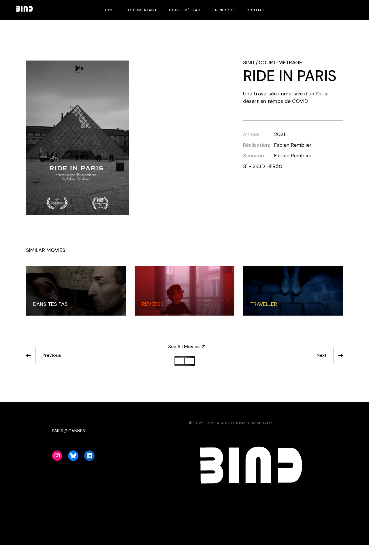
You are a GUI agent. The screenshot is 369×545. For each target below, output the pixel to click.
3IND (248, 62)
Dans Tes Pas (50, 304)
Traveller (263, 304)
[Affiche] (77, 138)
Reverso (153, 304)
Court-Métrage (280, 62)
